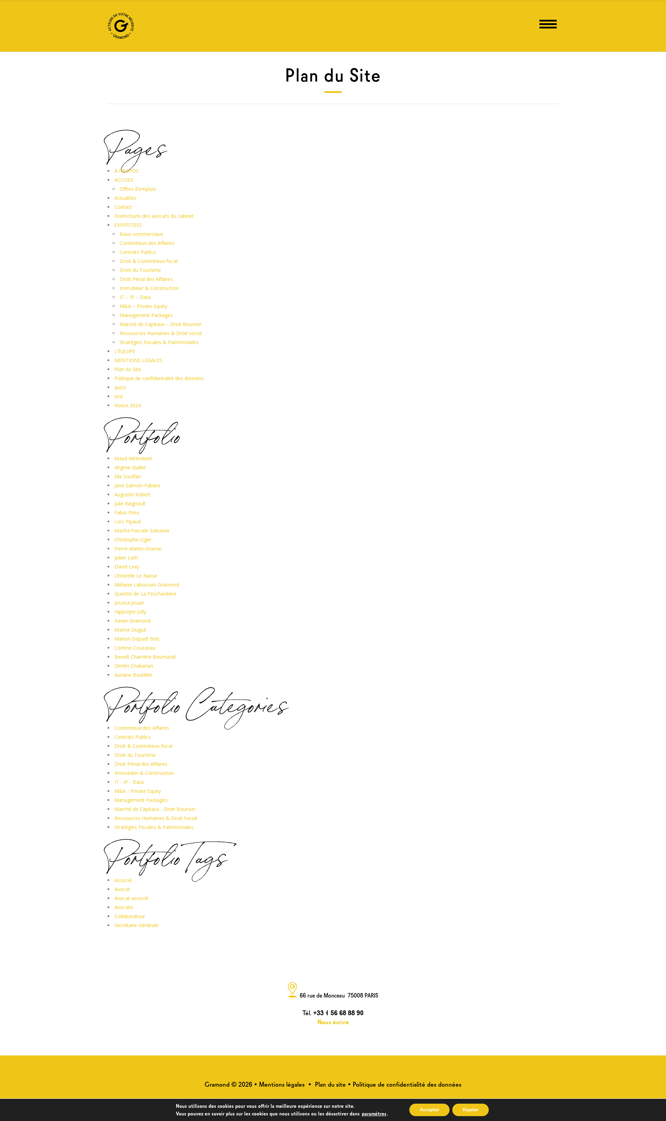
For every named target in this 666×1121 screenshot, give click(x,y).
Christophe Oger (132, 539)
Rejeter (470, 1109)
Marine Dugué (130, 629)
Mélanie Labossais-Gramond (146, 584)
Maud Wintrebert (133, 458)
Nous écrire (333, 1021)
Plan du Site (127, 369)
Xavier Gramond (132, 620)
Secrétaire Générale (136, 925)
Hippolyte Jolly (130, 611)
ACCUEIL (124, 180)
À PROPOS (126, 171)
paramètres (374, 1113)
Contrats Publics (138, 252)
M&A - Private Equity (137, 791)
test (118, 396)
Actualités (125, 198)
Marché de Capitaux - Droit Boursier (155, 809)
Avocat (122, 889)
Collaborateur (129, 916)
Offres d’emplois (138, 189)
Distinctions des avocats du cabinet (154, 216)
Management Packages (146, 315)
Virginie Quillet (130, 467)
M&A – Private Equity (143, 306)
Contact (123, 207)
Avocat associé (131, 898)
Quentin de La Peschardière (145, 593)
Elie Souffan (127, 476)
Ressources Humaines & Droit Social (155, 818)
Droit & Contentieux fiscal (149, 261)
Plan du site (330, 1083)
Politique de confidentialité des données (159, 378)
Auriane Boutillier (133, 674)
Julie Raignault (130, 503)
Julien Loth (126, 557)
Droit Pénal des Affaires (146, 279)
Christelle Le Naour (135, 575)
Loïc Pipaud (127, 521)
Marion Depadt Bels (137, 638)
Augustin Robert (132, 494)
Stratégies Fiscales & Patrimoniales (159, 342)
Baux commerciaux (141, 234)
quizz (120, 387)
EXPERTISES (128, 225)
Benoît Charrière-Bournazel (145, 656)
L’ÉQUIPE (124, 351)
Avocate (123, 907)
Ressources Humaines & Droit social (161, 333)
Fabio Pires (126, 512)
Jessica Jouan (129, 602)
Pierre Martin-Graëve (137, 548)
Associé (123, 880)
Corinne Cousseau (134, 647)
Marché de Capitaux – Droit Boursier (161, 324)
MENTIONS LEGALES (138, 360)
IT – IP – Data (135, 297)
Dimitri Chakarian (133, 665)
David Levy (126, 566)
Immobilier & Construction (149, 288)
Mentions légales (282, 1083)
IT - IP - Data (129, 782)
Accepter (429, 1109)
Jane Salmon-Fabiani (137, 485)
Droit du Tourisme (140, 270)
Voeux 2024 (127, 405)
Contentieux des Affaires (147, 243)
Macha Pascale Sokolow (141, 530)
